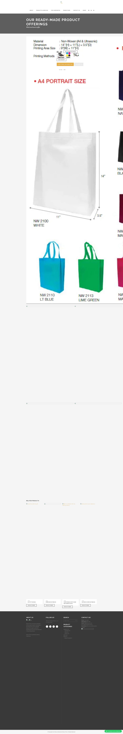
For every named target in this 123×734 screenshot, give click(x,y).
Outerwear (66, 630)
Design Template (67, 638)
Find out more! (31, 605)
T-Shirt (65, 632)
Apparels (65, 629)
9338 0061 (88, 621)
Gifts (64, 54)
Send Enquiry (61, 59)
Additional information (65, 64)
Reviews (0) (79, 64)
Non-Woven (68, 56)
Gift (63, 56)
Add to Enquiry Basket (70, 51)
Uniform (66, 633)
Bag (61, 56)
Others (64, 636)
